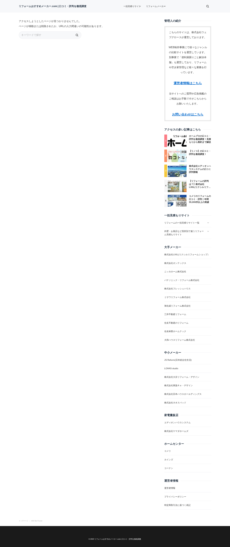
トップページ (23, 521)
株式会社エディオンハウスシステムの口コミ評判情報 (200, 169)
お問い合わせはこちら (187, 114)
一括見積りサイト (132, 6)
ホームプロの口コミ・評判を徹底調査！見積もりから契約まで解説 (200, 139)
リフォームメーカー (156, 6)
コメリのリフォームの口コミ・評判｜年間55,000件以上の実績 (200, 199)
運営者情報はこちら (188, 83)
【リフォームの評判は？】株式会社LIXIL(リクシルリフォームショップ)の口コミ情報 (200, 187)
